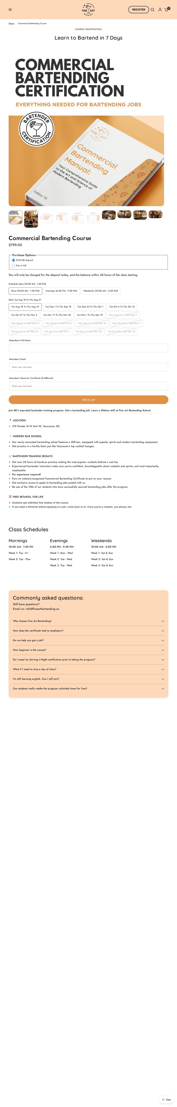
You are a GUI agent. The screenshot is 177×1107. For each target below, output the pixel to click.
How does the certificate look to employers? (38, 631)
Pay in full (21, 265)
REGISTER (138, 10)
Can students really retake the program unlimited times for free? (50, 688)
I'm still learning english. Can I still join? (36, 679)
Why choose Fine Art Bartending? (32, 621)
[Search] (152, 9)
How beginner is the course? (29, 650)
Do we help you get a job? (28, 640)
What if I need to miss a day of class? (34, 669)
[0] (165, 9)
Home (11, 23)
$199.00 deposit (24, 260)
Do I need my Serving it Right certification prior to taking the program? (54, 659)
